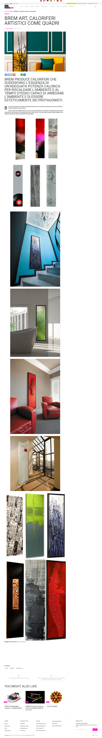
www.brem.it (22, 641)
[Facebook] (5, 3)
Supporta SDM (91, 3)
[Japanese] (54, 0)
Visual (58, 6)
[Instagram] (16, 3)
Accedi (96, 3)
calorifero (20, 668)
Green (6, 728)
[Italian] (51, 0)
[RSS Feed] (13, 3)
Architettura (44, 6)
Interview (65, 6)
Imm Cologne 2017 (40, 728)
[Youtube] (9, 3)
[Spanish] (61, 0)
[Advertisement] (35, 653)
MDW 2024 (27, 6)
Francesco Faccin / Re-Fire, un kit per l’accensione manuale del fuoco (34, 708)
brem (12, 668)
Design (52, 6)
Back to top (94, 735)
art (7, 668)
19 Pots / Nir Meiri (52, 706)
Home (21, 6)
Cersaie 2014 (54, 723)
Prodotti (37, 6)
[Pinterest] (15, 3)
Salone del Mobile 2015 (56, 721)
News (32, 6)
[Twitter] (7, 3)
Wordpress (32, 735)
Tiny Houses (22, 730)
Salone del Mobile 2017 (41, 726)
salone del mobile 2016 (41, 730)
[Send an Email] (11, 3)
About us (71, 6)
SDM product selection (72, 3)
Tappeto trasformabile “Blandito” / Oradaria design (13, 707)
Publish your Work (82, 3)
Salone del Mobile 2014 (56, 725)
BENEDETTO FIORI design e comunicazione (18, 735)
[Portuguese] (57, 0)
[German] (47, 0)
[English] (41, 0)
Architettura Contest (24, 726)
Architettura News (23, 728)
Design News (7, 726)
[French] (44, 0)
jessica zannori (9, 28)
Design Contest (8, 730)
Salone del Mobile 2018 (41, 723)
